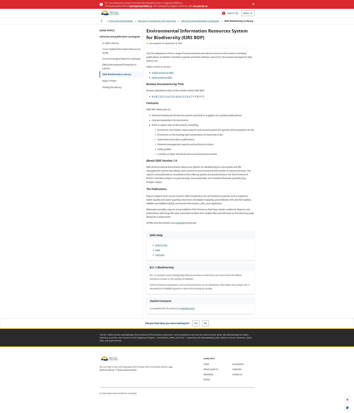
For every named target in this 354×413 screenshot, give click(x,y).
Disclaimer (208, 374)
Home (206, 364)
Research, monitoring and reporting (157, 21)
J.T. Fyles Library (110, 43)
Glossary (159, 254)
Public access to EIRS (163, 72)
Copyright (236, 369)
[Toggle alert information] (223, 13)
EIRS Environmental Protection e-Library (119, 66)
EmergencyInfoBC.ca (140, 5)
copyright (180, 222)
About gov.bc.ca (211, 369)
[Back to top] (347, 399)
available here (187, 308)
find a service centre (127, 369)
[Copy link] (347, 407)
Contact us (237, 374)
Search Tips (161, 245)
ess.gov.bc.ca (200, 5)
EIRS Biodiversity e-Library (116, 74)
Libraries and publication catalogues (200, 21)
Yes (196, 323)
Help (157, 250)
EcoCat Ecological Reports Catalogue (121, 58)
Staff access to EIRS (162, 77)
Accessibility (238, 364)
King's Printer (109, 80)
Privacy (207, 379)
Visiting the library (111, 87)
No (205, 323)
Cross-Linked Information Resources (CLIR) (121, 51)
